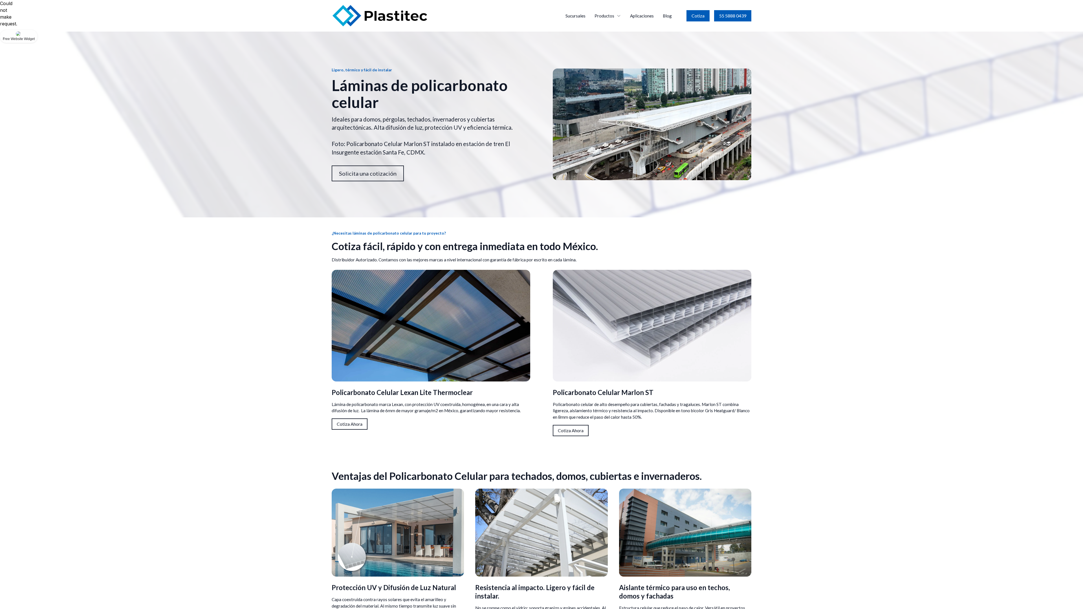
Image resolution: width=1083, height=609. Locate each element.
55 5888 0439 (732, 15)
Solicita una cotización (368, 173)
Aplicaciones (642, 15)
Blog (667, 15)
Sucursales (575, 15)
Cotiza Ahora (349, 424)
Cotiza (698, 15)
